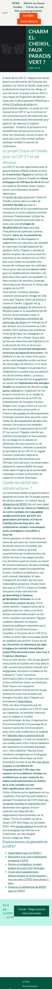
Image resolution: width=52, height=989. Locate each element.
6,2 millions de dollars (22, 104)
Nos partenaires (30, 986)
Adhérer (28, 15)
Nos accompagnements (28, 10)
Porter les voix (35, 7)
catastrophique (24, 826)
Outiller (17, 7)
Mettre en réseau (34, 3)
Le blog (25, 981)
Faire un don (29, 21)
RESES (16, 3)
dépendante (25, 701)
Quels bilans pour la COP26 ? (24, 852)
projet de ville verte (18, 197)
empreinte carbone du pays (19, 602)
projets (22, 413)
